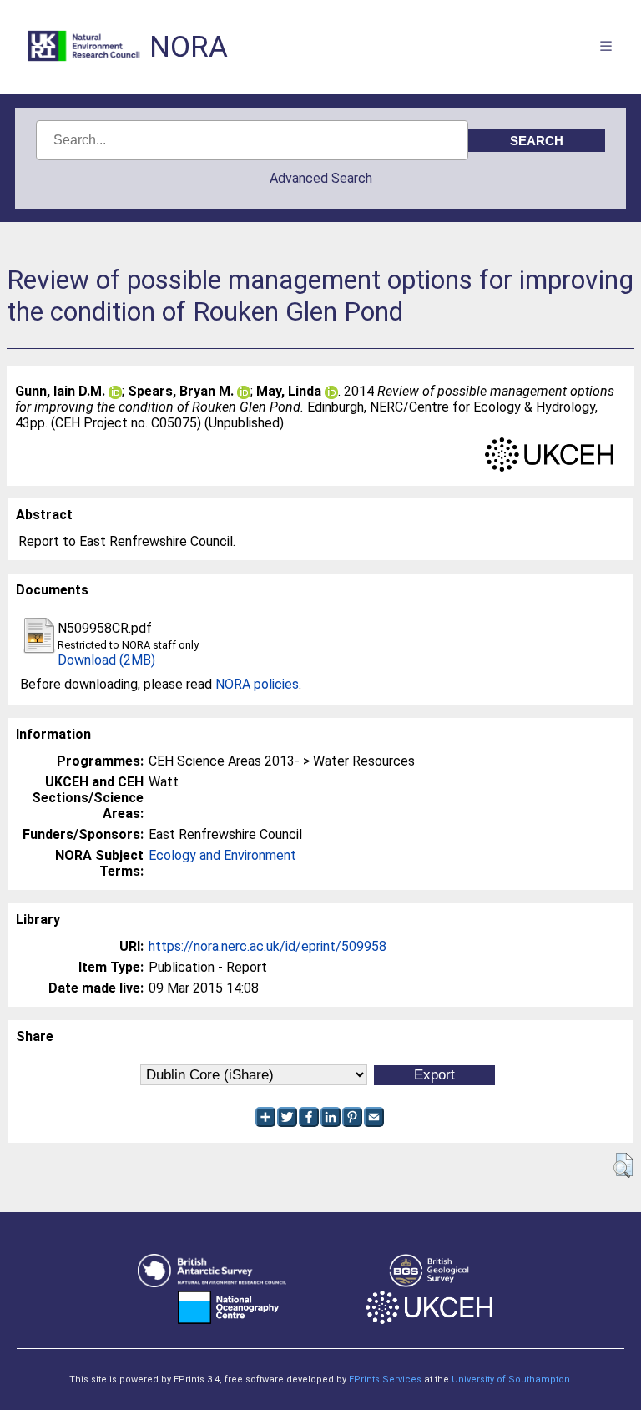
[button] (623, 1165)
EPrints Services (385, 1379)
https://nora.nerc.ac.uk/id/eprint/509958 (267, 946)
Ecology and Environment (222, 855)
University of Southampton (511, 1379)
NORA (188, 47)
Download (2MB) (106, 660)
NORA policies (257, 684)
